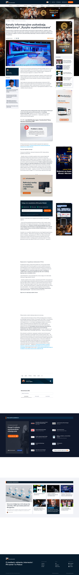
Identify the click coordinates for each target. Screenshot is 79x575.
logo (22, 375)
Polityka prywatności (55, 573)
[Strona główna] (10, 2)
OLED (39, 375)
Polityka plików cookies (69, 573)
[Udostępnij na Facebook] (17, 38)
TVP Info (30, 375)
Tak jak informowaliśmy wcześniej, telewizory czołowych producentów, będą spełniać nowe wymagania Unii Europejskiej (35, 346)
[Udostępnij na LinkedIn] (18, 38)
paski (26, 375)
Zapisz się (47, 210)
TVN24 (34, 375)
